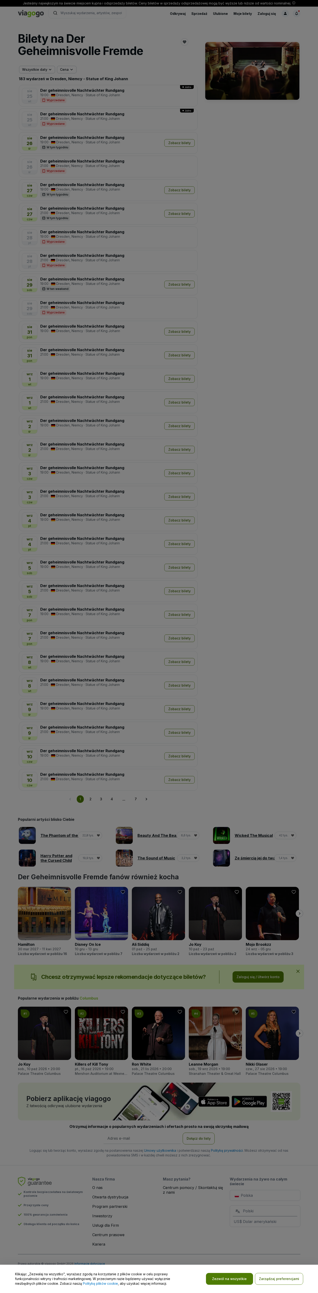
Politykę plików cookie (100, 1283)
